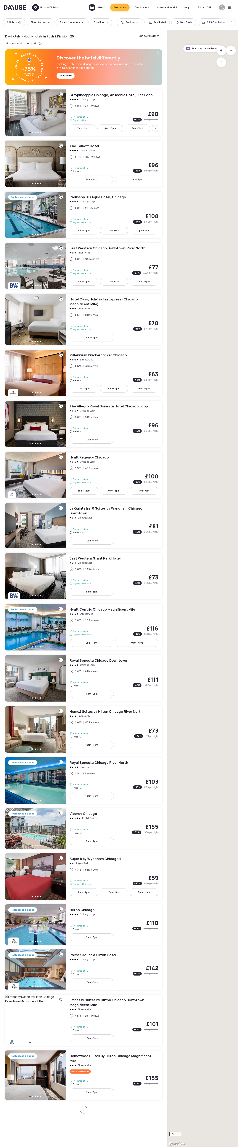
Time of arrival (38, 22)
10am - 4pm (114, 281)
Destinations (142, 7)
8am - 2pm (110, 128)
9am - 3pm (137, 128)
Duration (99, 22)
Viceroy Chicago (83, 828)
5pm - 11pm (144, 892)
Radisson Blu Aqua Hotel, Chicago (83, 215)
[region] (202, 588)
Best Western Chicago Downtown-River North (83, 266)
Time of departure (70, 22)
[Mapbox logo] (176, 1144)
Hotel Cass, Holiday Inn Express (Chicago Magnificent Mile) (83, 319)
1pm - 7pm (144, 490)
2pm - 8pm (144, 281)
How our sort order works (22, 43)
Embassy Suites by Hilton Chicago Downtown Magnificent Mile (83, 1020)
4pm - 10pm (144, 230)
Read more (66, 75)
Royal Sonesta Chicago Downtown (83, 678)
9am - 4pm (92, 841)
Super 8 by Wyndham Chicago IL (83, 876)
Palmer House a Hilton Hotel (83, 969)
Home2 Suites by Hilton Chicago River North (83, 729)
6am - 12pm (84, 490)
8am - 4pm (114, 388)
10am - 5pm (92, 439)
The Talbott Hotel (83, 164)
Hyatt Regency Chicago (83, 475)
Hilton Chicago (83, 924)
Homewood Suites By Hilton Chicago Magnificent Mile (83, 1075)
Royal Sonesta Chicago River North (83, 780)
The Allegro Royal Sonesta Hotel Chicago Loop (83, 424)
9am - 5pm (91, 179)
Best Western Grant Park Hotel (83, 576)
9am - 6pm (92, 337)
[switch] (130, 22)
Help (186, 7)
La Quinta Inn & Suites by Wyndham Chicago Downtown (83, 525)
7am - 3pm (84, 388)
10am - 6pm (114, 230)
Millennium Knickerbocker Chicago (83, 373)
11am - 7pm (136, 179)
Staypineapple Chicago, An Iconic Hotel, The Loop (83, 112)
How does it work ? (167, 7)
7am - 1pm (82, 128)
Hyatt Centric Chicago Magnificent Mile (83, 627)
